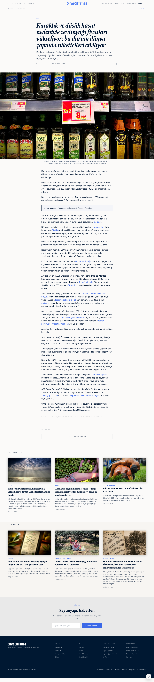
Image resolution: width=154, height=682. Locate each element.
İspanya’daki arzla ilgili (65, 300)
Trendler (95, 417)
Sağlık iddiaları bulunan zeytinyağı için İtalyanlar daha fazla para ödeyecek (27, 563)
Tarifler (119, 3)
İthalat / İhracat (83, 654)
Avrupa (10, 558)
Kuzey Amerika (109, 558)
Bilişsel (57, 657)
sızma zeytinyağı (83, 261)
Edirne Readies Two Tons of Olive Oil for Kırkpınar (123, 490)
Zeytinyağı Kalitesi (108, 647)
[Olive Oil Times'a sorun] (148, 676)
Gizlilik (124, 670)
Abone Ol (109, 670)
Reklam (117, 670)
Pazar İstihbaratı (131, 647)
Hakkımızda (100, 670)
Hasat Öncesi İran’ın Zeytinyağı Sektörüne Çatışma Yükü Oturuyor (76, 563)
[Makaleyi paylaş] (116, 64)
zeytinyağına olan (49, 395)
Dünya (10, 3)
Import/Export (58, 417)
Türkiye (55, 230)
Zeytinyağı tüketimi (73, 417)
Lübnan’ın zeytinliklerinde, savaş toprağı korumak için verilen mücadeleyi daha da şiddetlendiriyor (76, 491)
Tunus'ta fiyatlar (86, 282)
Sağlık (18, 3)
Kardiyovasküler (60, 654)
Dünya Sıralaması (132, 651)
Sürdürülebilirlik (84, 657)
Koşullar (131, 670)
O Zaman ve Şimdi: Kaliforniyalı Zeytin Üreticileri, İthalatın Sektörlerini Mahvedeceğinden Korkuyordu (122, 564)
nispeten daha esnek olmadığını (84, 395)
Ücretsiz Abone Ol (92, 625)
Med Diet (58, 651)
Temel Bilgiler (106, 3)
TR (141, 3)
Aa (72, 64)
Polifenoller (58, 647)
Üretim (31, 3)
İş (24, 3)
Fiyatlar (86, 417)
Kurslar (130, 3)
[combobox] (72, 9)
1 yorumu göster (78, 436)
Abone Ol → (142, 9)
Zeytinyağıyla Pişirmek (110, 654)
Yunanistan (99, 227)
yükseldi (71, 285)
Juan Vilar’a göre (99, 374)
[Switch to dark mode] (145, 3)
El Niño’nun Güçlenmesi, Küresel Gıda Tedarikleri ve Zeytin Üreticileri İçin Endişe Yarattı (29, 491)
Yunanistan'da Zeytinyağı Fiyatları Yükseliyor (75, 208)
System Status (141, 670)
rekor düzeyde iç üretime (72, 317)
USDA (103, 417)
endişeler (45, 303)
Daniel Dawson (45, 64)
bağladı (97, 222)
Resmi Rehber (130, 654)
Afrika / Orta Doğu (63, 558)
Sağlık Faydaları (108, 651)
